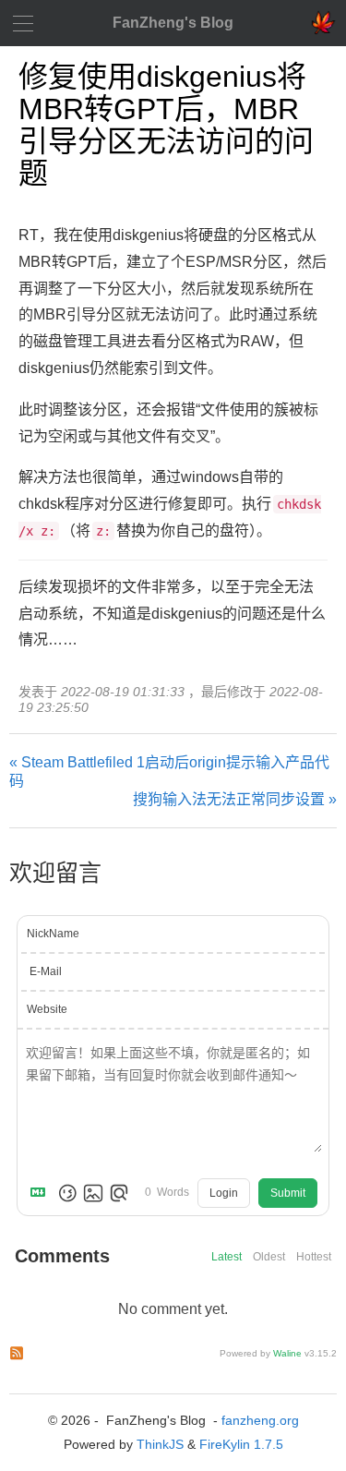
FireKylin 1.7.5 (241, 1444)
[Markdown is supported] (41, 1193)
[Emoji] (67, 1193)
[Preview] (119, 1193)
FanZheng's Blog (173, 22)
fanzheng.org (260, 1420)
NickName (53, 933)
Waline (287, 1353)
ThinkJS (160, 1444)
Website (47, 1009)
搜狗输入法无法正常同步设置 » (235, 799)
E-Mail (46, 971)
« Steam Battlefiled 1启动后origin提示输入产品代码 (169, 771)
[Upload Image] (93, 1193)
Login (223, 1193)
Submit (287, 1193)
